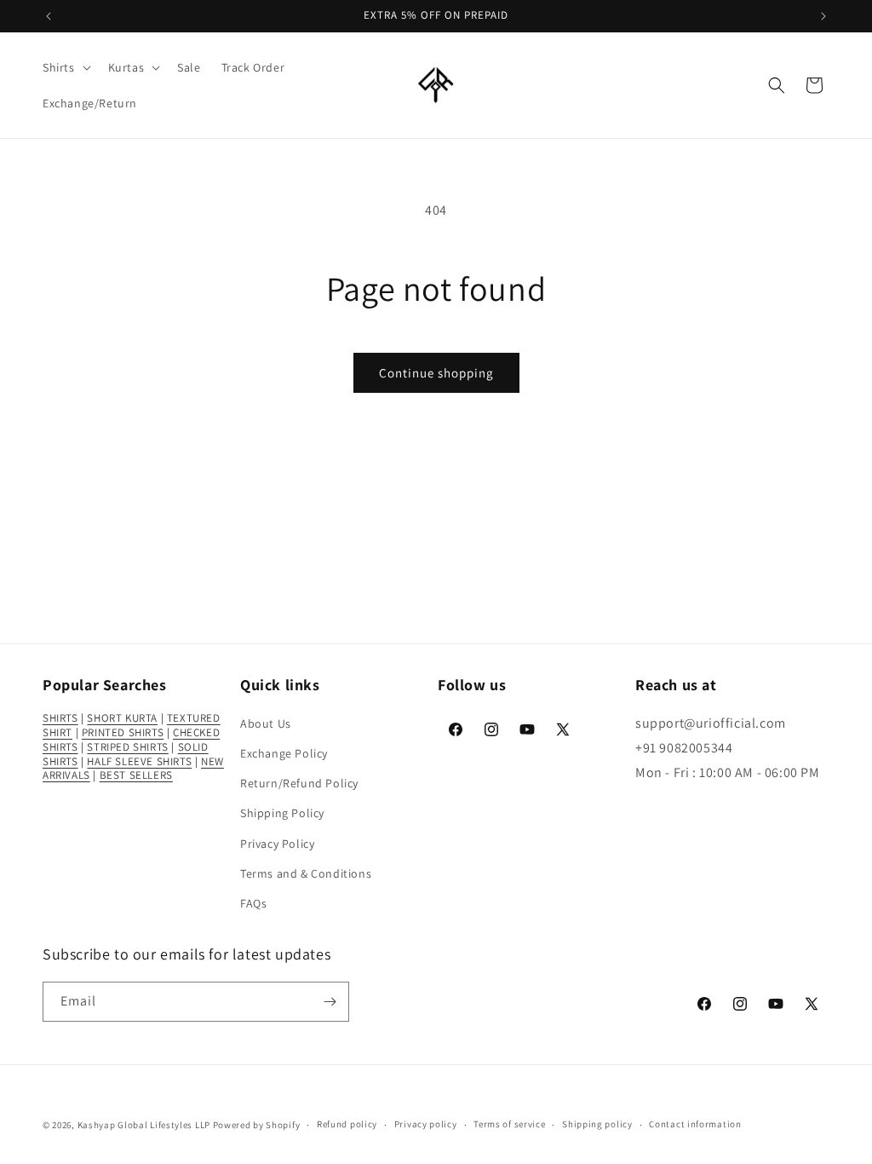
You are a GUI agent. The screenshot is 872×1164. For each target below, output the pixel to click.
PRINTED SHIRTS (123, 732)
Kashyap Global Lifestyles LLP (143, 1125)
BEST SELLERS (136, 775)
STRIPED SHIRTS (127, 747)
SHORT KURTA (122, 718)
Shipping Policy (282, 813)
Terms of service (509, 1124)
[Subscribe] (329, 1002)
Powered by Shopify (257, 1125)
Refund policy (347, 1124)
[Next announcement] (823, 16)
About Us (265, 723)
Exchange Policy (284, 753)
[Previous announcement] (48, 16)
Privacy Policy (277, 843)
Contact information (695, 1124)
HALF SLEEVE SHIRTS (139, 761)
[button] (65, 67)
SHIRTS (60, 718)
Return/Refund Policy (299, 783)
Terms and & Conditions (305, 873)
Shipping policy (597, 1124)
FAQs (253, 903)
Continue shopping (436, 373)
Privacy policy (425, 1124)
